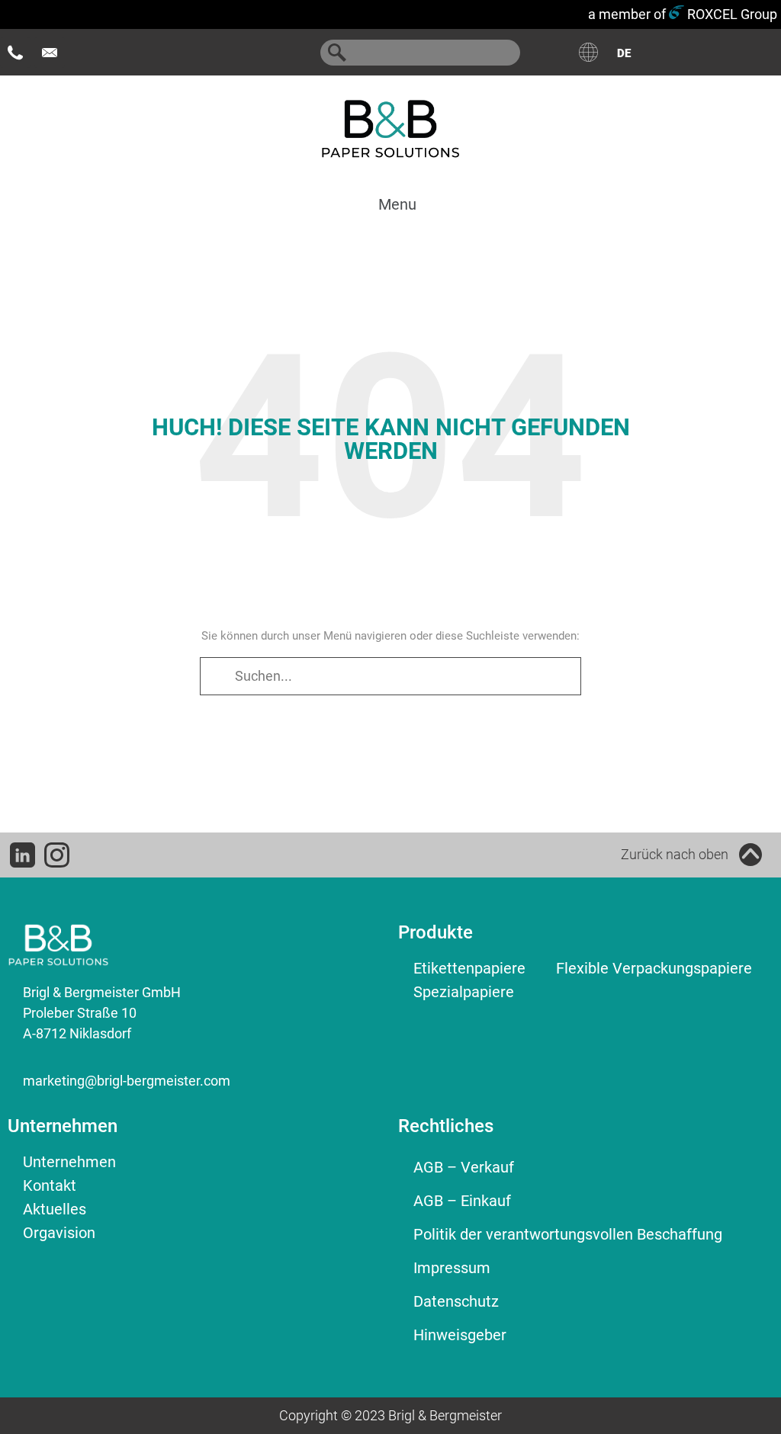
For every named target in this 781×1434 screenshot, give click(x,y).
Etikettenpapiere (469, 968)
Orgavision (59, 1233)
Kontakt (49, 1185)
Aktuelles (54, 1209)
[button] (386, 204)
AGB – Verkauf (463, 1167)
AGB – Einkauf (462, 1201)
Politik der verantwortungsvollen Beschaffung (567, 1234)
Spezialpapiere (463, 992)
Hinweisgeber (459, 1335)
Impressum (451, 1268)
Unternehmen (69, 1162)
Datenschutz (456, 1301)
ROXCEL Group (730, 14)
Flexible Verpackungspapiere (654, 968)
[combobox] (420, 53)
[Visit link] (499, 854)
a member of (627, 14)
